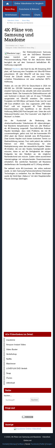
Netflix (9, 359)
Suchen (34, 400)
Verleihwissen (11, 15)
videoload (10, 383)
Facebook (34, 444)
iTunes (9, 378)
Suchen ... (8, 396)
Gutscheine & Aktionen (29, 9)
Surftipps (20, 444)
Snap (8, 373)
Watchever (11, 363)
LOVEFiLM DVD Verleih (16, 368)
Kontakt (5, 444)
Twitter (42, 444)
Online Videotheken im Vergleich (29, 3)
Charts (37, 15)
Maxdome (16, 69)
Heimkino (26, 15)
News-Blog (10, 9)
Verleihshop (11, 354)
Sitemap (13, 444)
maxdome (10, 340)
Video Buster (12, 349)
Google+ (49, 444)
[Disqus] (27, 218)
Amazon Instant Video (16, 344)
